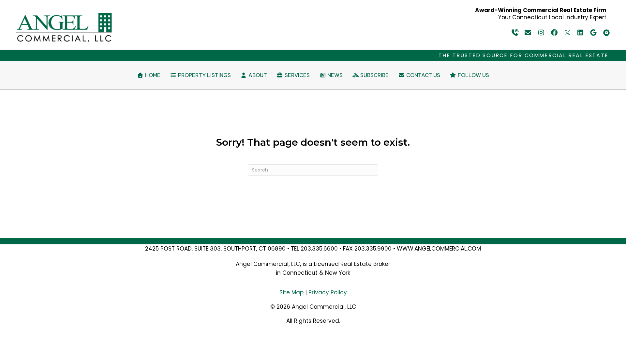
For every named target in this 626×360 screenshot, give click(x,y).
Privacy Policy (327, 292)
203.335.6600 (319, 249)
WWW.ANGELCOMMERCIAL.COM (439, 249)
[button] (515, 32)
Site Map (291, 292)
